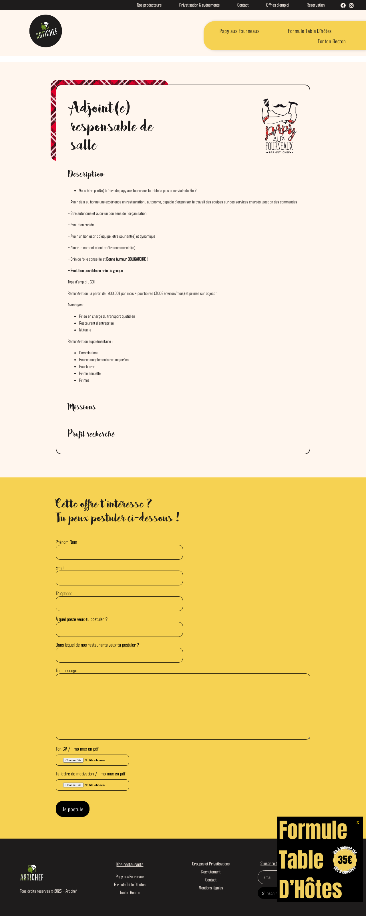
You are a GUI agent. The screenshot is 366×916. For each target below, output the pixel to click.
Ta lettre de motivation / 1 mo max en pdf (90, 773)
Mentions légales (211, 887)
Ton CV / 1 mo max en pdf (77, 748)
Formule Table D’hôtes (310, 30)
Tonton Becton (332, 40)
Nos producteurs (149, 4)
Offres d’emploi (277, 4)
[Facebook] (343, 5)
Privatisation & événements (199, 4)
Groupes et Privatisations (211, 863)
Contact (242, 4)
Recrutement (210, 871)
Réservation (316, 4)
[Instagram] (351, 5)
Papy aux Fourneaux (239, 30)
